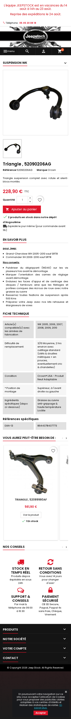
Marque (42, 170)
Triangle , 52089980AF (31, 499)
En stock (27, 217)
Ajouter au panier (21, 209)
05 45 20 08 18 (27, 22)
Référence (9, 170)
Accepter (41, 713)
